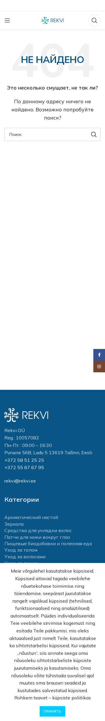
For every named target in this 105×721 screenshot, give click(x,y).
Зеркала (14, 524)
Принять (52, 711)
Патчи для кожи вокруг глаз (37, 537)
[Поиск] (94, 20)
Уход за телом (20, 550)
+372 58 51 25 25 (24, 460)
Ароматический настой (31, 517)
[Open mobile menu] (7, 20)
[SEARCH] (94, 134)
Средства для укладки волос (38, 530)
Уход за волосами (25, 556)
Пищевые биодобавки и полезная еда (48, 543)
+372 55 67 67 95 (24, 467)
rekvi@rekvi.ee (20, 481)
